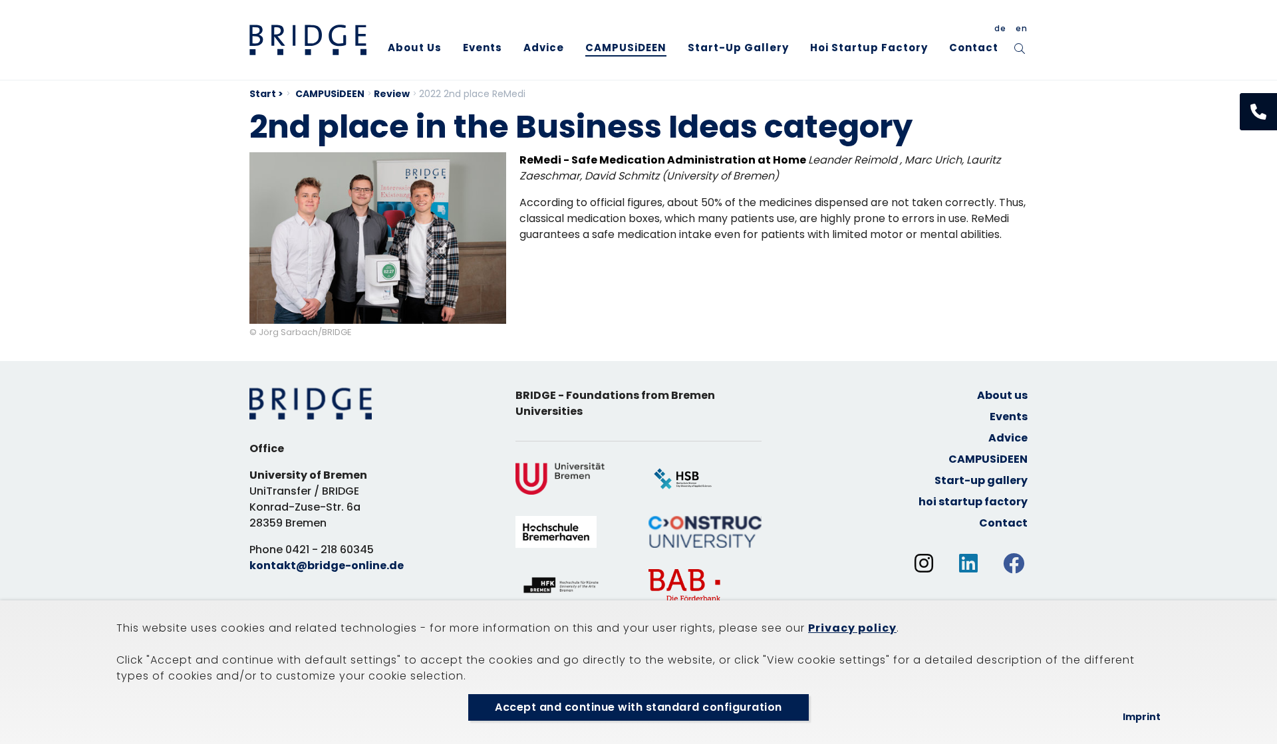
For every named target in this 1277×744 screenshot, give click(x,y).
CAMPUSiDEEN (625, 48)
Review (392, 93)
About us (415, 48)
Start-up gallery (738, 48)
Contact (973, 48)
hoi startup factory (869, 48)
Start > (266, 93)
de (1000, 28)
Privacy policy (852, 628)
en (1022, 28)
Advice (543, 48)
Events (482, 48)
